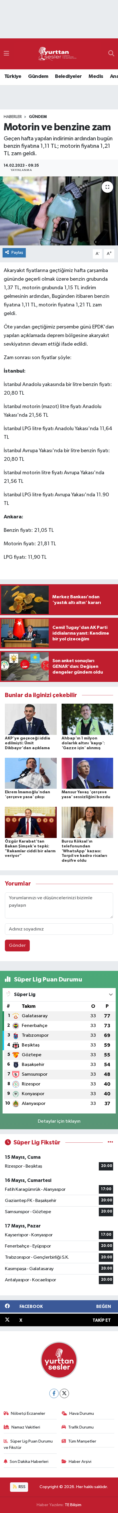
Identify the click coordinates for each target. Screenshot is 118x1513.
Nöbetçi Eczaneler (28, 1413)
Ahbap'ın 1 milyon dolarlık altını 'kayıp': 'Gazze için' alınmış (83, 743)
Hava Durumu (81, 1413)
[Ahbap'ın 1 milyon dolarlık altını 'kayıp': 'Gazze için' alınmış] (87, 719)
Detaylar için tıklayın (59, 1121)
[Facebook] (54, 1393)
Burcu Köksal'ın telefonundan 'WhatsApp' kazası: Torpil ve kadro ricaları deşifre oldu (84, 851)
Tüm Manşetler (82, 1441)
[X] (64, 1393)
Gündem (38, 76)
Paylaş (17, 252)
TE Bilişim (73, 1505)
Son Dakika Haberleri (29, 1461)
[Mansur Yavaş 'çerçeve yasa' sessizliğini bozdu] (87, 773)
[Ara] (111, 54)
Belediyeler (68, 76)
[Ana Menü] (6, 53)
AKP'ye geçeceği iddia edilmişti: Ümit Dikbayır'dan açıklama (27, 743)
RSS (21, 1487)
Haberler (13, 117)
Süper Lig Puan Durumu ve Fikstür (28, 1444)
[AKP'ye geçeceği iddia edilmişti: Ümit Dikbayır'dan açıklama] (31, 719)
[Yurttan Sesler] (57, 54)
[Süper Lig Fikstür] (110, 1142)
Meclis (95, 76)
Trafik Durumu (81, 1427)
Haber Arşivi (80, 1461)
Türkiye (12, 76)
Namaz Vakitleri (25, 1427)
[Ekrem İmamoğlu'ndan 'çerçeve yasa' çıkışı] (31, 773)
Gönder (17, 945)
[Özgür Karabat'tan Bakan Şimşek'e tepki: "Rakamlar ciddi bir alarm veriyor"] (31, 822)
